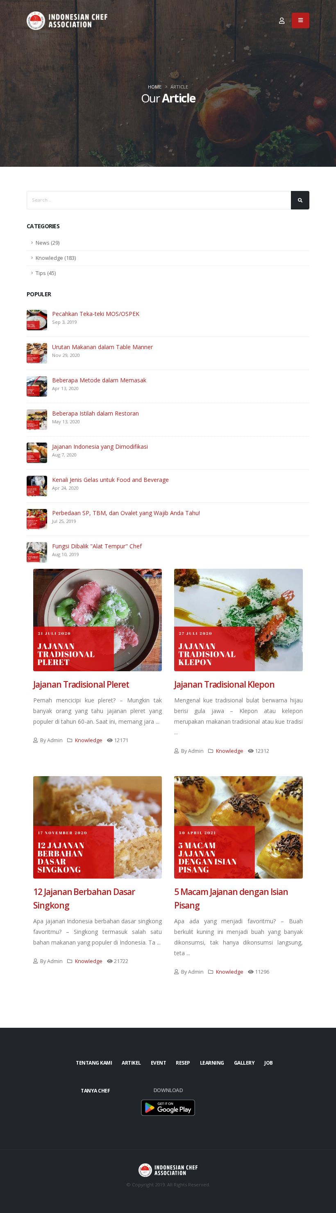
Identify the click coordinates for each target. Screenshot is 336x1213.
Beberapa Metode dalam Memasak (99, 380)
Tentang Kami (94, 1062)
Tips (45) (46, 273)
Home (154, 87)
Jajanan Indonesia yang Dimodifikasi (100, 446)
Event (158, 1062)
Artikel (131, 1062)
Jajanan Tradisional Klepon (224, 684)
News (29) (47, 242)
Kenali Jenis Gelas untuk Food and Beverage (110, 480)
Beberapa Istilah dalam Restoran (95, 413)
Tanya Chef (95, 1090)
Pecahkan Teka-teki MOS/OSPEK (95, 314)
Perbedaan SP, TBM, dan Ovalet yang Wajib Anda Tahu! (126, 513)
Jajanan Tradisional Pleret (81, 684)
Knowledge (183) (56, 257)
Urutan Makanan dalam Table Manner (102, 347)
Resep (183, 1062)
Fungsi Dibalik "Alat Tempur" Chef (97, 546)
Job (268, 1062)
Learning (212, 1062)
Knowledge (88, 740)
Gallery (244, 1062)
